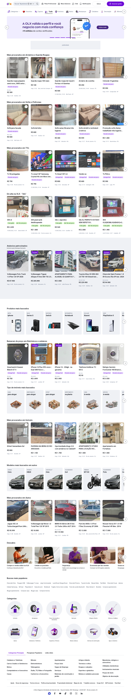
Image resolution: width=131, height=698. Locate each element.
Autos (71, 11)
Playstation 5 (29, 587)
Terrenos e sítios (85, 664)
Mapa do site (78, 683)
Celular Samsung (12, 587)
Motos (9, 667)
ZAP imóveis (109, 683)
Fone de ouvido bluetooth (77, 587)
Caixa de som (38, 587)
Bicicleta (98, 587)
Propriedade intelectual (64, 683)
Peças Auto (59, 664)
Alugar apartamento (13, 591)
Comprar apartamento (109, 587)
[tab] (16, 653)
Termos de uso (35, 683)
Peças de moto (108, 673)
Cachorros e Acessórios (39, 674)
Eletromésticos (36, 664)
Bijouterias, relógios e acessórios (110, 661)
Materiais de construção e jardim (64, 675)
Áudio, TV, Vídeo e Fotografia (41, 670)
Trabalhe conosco (89, 683)
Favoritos (29, 11)
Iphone (121, 583)
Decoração (107, 11)
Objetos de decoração (111, 676)
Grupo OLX (100, 683)
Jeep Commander (45, 583)
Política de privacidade (48, 683)
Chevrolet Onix (11, 583)
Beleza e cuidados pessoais (89, 674)
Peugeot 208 (21, 583)
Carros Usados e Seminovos (17, 664)
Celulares (95, 11)
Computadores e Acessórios (17, 670)
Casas (9, 674)
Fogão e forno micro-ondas (59, 587)
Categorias (14, 11)
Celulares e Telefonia (14, 660)
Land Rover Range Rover (60, 583)
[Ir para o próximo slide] (125, 77)
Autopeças (82, 11)
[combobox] (26, 4)
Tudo (51, 12)
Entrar (99, 4)
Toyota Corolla (85, 583)
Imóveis (60, 11)
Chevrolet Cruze (112, 583)
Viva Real (117, 683)
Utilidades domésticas (111, 666)
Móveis (119, 11)
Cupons (40, 11)
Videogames (35, 667)
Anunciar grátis (117, 4)
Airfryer (21, 587)
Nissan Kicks (95, 583)
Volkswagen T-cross (33, 583)
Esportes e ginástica (86, 670)
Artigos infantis (84, 660)
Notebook (47, 587)
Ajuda (12, 683)
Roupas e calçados (85, 667)
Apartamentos (60, 660)
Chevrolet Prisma (74, 583)
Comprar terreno (45, 591)
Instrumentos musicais (111, 669)
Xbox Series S (90, 587)
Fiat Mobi (103, 583)
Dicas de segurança (22, 683)
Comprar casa (25, 591)
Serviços (58, 670)
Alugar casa (34, 591)
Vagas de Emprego (61, 667)
